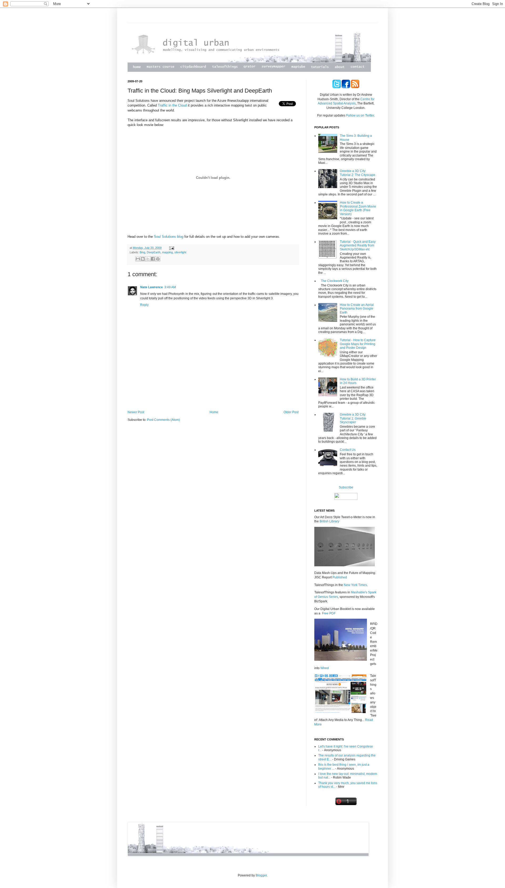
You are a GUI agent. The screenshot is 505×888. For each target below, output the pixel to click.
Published (339, 577)
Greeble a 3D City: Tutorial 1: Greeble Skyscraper (353, 418)
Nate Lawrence (151, 287)
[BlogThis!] (142, 258)
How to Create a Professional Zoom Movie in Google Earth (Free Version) (358, 208)
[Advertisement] (213, 396)
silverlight (180, 252)
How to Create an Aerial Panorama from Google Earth (357, 308)
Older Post (291, 412)
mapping (167, 252)
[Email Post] (171, 247)
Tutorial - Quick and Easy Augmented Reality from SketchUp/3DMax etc (358, 245)
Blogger (261, 875)
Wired (324, 668)
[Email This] (137, 258)
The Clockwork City (335, 281)
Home (214, 412)
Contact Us (348, 450)
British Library (329, 521)
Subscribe (346, 487)
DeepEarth (153, 252)
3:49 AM (170, 287)
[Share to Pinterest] (157, 258)
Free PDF (329, 613)
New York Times (355, 585)
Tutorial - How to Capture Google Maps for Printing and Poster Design (358, 344)
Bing (142, 252)
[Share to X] (147, 258)
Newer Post (136, 412)
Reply (144, 305)
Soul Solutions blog (168, 237)
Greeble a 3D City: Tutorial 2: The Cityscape (357, 172)
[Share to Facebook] (152, 258)
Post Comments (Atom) (163, 420)
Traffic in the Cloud (172, 105)
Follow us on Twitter (359, 115)
